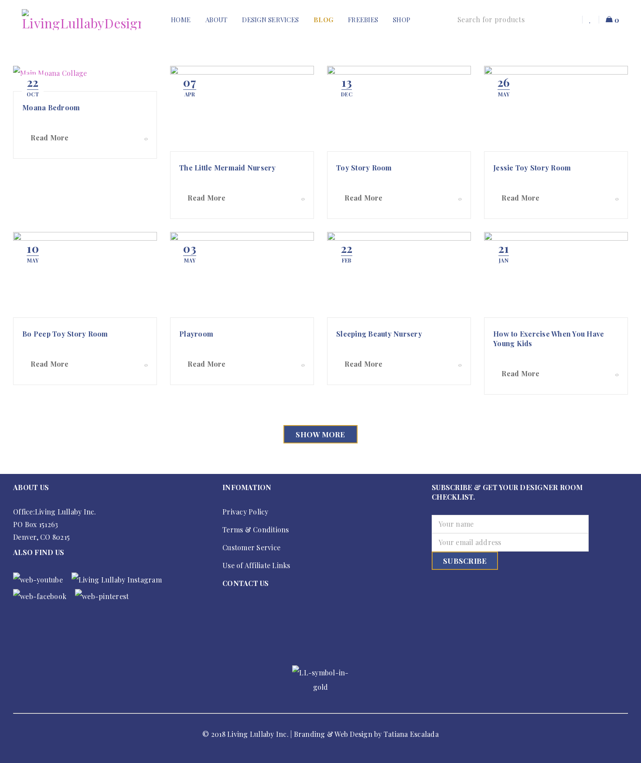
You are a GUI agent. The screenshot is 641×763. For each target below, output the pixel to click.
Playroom (196, 333)
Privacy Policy (245, 511)
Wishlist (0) (591, 20)
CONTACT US (245, 583)
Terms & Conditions (255, 529)
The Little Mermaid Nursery (227, 167)
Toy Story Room (364, 167)
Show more (320, 434)
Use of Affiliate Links (256, 565)
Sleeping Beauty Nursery (379, 333)
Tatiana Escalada (411, 734)
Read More (49, 137)
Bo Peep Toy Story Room (65, 333)
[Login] (572, 20)
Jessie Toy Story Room (532, 167)
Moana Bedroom (51, 107)
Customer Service (251, 547)
